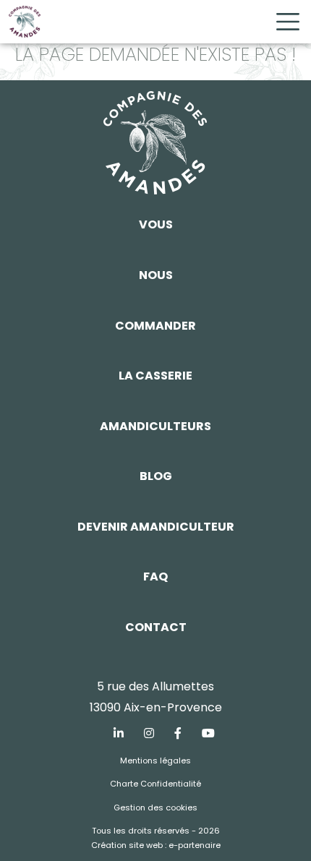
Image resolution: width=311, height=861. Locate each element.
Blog (156, 476)
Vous (156, 224)
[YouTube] (208, 734)
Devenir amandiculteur (155, 526)
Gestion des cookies (155, 807)
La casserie (155, 375)
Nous (156, 275)
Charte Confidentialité (155, 783)
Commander (155, 325)
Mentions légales (155, 760)
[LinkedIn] (119, 734)
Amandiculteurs (155, 426)
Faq (155, 576)
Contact (156, 627)
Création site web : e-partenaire (156, 845)
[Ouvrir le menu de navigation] (287, 22)
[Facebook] (178, 734)
